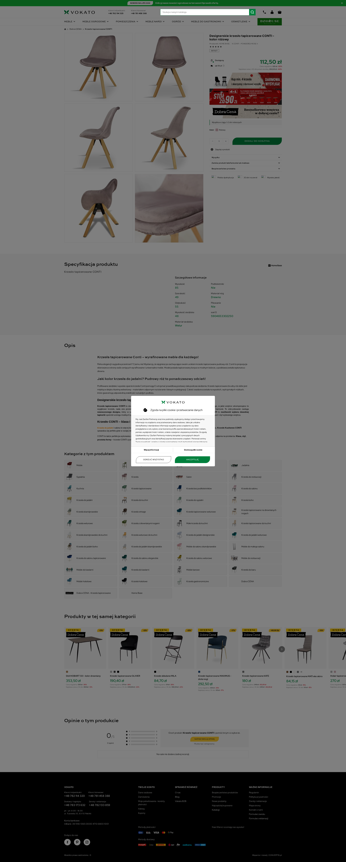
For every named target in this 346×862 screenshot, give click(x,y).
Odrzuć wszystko (153, 460)
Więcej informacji (151, 450)
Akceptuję (192, 460)
